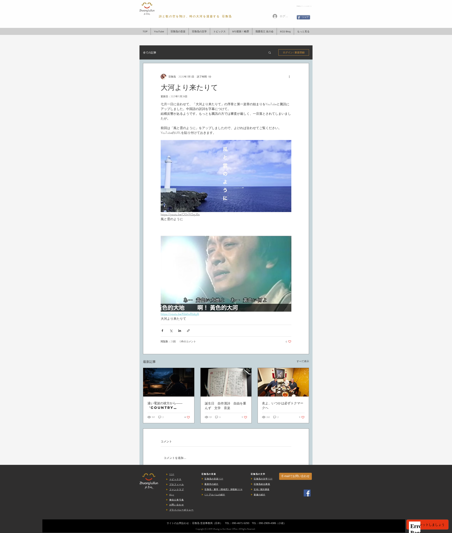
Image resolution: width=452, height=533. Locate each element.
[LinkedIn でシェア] (179, 330)
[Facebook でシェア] (162, 330)
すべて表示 (303, 361)
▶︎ (167, 474)
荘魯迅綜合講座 (262, 484)
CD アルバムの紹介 (214, 494)
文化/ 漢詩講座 (261, 489)
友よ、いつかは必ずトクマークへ (282, 405)
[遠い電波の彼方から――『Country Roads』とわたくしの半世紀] (168, 382)
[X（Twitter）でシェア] (171, 330)
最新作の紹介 (211, 484)
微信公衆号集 (176, 499)
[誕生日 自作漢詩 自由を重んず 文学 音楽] (226, 382)
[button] (178, 31)
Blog (171, 494)
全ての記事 (149, 52)
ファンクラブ (176, 489)
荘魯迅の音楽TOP (213, 478)
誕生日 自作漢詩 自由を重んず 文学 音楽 (225, 405)
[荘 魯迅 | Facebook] (307, 493)
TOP (171, 474)
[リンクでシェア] (188, 330)
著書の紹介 (259, 494)
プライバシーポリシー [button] (181, 509)
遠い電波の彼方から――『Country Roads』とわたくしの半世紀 (168, 405)
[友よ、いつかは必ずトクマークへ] (283, 382)
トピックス (175, 479)
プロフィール (176, 484)
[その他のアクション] (289, 77)
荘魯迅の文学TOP (263, 478)
